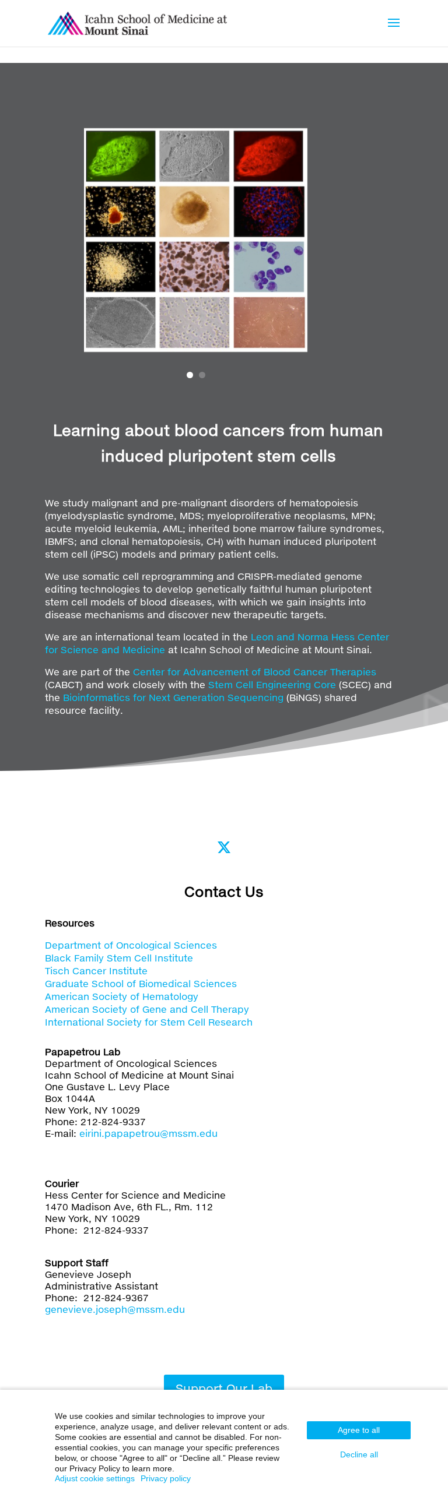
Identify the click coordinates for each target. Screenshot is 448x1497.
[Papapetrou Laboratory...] (137, 21)
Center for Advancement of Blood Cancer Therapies (254, 671)
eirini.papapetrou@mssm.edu (148, 1133)
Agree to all (359, 1430)
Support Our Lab (224, 1388)
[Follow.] (224, 847)
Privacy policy (166, 1478)
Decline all (359, 1454)
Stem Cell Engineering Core (272, 684)
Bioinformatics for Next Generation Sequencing (173, 697)
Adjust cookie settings (95, 1478)
